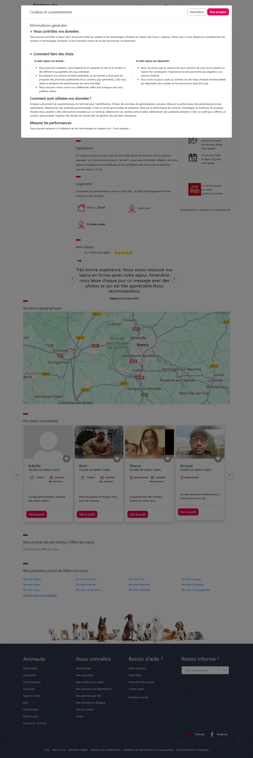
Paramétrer (197, 12)
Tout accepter (218, 12)
